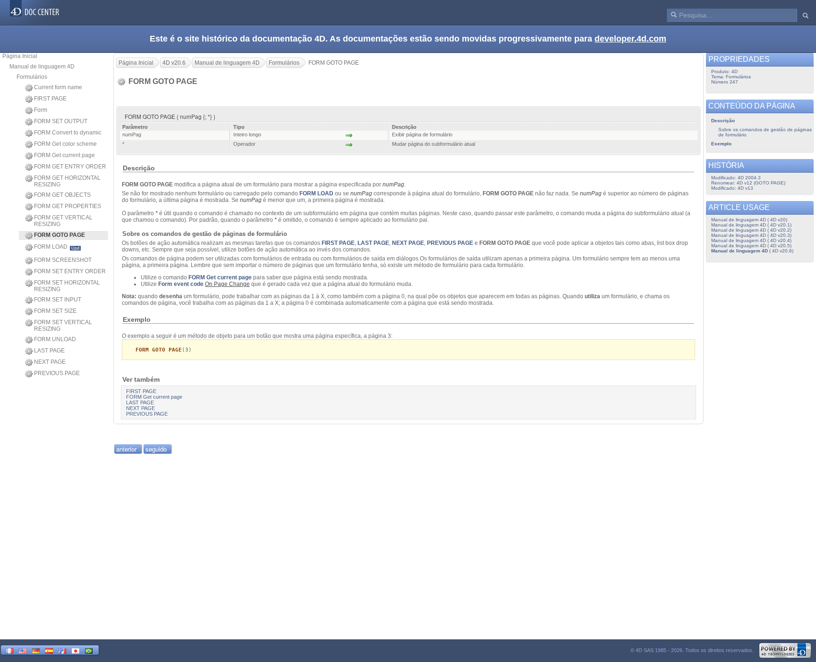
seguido (156, 448)
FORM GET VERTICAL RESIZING (63, 220)
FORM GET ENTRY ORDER (70, 166)
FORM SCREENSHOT (63, 260)
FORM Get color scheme (65, 144)
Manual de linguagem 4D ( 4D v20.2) (751, 230)
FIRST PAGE (50, 98)
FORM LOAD (56, 247)
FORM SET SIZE (55, 311)
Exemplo (721, 143)
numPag (393, 184)
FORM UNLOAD (55, 339)
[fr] (9, 650)
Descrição (723, 120)
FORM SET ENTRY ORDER (70, 271)
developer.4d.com (630, 38)
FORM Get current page (64, 155)
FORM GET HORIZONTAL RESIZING (67, 181)
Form (40, 110)
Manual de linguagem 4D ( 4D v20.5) (751, 245)
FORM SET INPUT (57, 299)
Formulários (32, 77)
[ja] (75, 650)
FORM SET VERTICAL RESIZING (63, 325)
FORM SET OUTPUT (60, 121)
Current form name (58, 87)
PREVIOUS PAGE (57, 373)
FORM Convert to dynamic (68, 132)
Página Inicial (19, 56)
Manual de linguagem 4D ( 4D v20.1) (751, 224)
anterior (126, 448)
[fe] (62, 650)
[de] (36, 650)
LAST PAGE (49, 350)
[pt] (89, 650)
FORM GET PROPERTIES (67, 206)
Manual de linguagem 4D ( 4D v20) (749, 219)
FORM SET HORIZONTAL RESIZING (67, 286)
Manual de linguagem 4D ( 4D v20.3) (751, 235)
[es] (49, 650)
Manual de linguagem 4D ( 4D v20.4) (751, 240)
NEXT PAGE (50, 362)
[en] (22, 650)
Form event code (181, 284)
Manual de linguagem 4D (42, 66)
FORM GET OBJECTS (62, 195)
